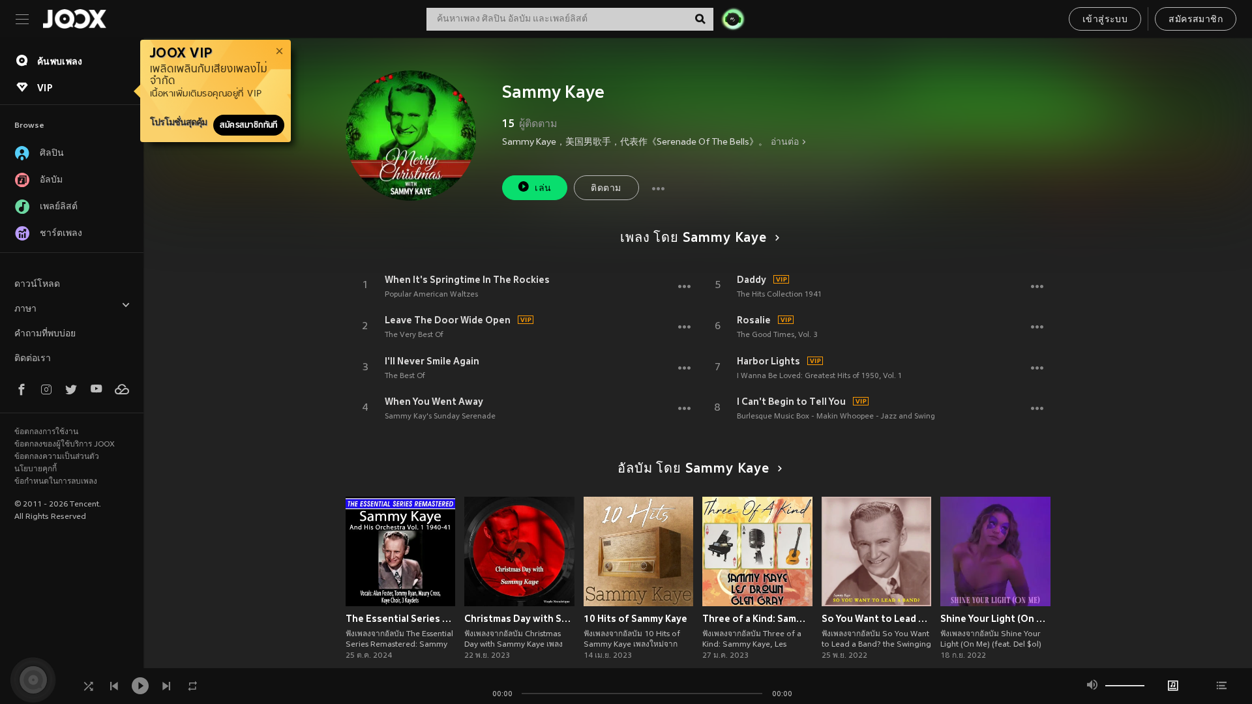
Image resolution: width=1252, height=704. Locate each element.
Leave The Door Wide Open (448, 320)
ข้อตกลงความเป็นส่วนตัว (56, 457)
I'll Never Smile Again (432, 361)
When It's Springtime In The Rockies (467, 279)
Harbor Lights (768, 361)
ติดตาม (606, 189)
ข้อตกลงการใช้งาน (46, 432)
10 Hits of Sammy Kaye (635, 618)
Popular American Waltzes (431, 295)
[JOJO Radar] (733, 19)
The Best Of (405, 376)
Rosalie (754, 320)
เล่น (543, 189)
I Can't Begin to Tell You (791, 401)
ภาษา (25, 309)
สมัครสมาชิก (1196, 20)
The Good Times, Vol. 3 (777, 335)
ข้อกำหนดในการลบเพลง (55, 481)
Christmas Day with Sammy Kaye (519, 618)
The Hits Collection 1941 (779, 295)
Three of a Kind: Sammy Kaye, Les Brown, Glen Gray (757, 618)
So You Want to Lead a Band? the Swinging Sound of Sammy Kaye (877, 618)
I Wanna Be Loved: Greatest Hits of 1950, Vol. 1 (819, 376)
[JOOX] (74, 19)
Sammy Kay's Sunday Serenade (440, 416)
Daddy (751, 279)
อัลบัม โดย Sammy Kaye (693, 469)
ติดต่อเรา (32, 359)
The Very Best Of (414, 335)
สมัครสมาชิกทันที (249, 125)
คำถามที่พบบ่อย (45, 334)
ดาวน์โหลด (37, 284)
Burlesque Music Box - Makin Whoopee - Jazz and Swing (836, 416)
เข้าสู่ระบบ (1104, 20)
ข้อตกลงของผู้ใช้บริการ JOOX (64, 444)
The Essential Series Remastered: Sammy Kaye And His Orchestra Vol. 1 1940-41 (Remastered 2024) (401, 618)
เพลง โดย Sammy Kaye (693, 238)
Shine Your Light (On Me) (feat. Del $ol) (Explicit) (995, 618)
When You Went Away (434, 401)
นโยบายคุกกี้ (35, 469)
